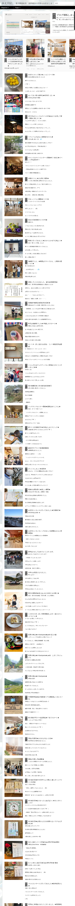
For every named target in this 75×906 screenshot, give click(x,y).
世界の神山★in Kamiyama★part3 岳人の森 (42, 635)
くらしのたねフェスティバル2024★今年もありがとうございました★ (15, 62)
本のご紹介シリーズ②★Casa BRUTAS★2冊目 (43, 842)
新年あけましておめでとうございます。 (41, 552)
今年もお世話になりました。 (37, 572)
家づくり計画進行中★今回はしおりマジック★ (43, 427)
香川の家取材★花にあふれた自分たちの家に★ (43, 593)
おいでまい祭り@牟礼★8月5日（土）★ (41, 95)
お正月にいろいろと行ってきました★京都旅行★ (44, 510)
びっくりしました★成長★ (37, 469)
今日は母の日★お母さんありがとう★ (36, 60)
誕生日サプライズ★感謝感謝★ (38, 448)
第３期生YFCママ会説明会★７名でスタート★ (43, 718)
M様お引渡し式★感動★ (36, 759)
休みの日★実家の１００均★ (37, 220)
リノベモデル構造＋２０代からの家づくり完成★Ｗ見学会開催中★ (58, 61)
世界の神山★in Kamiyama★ (37, 676)
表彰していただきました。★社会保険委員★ (43, 282)
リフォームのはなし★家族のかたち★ (40, 137)
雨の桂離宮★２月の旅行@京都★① (40, 386)
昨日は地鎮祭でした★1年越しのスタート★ (42, 323)
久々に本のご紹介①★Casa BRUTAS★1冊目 (43, 863)
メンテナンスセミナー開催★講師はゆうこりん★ (44, 406)
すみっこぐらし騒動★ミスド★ (38, 199)
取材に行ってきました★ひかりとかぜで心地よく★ (45, 240)
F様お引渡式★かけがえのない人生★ (40, 738)
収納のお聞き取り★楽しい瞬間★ (39, 489)
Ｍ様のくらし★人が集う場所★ (38, 178)
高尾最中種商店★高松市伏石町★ (39, 303)
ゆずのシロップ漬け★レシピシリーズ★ (41, 75)
